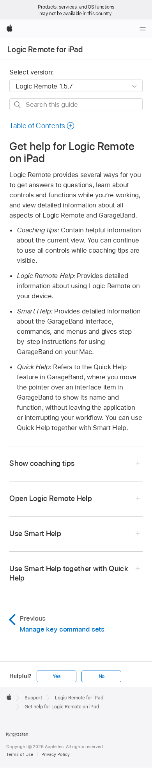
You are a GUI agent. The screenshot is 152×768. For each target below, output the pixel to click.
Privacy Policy (55, 754)
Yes (56, 676)
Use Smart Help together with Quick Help (68, 573)
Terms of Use (19, 754)
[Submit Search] (18, 105)
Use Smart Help (35, 533)
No (102, 676)
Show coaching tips (41, 463)
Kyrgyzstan (17, 734)
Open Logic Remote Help (50, 498)
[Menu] (142, 28)
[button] (42, 125)
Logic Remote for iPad (45, 49)
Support (33, 698)
